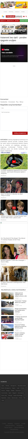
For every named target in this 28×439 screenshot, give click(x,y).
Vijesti (2, 20)
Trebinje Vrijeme (8, 427)
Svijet (18, 388)
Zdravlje (10, 395)
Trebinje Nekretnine (19, 427)
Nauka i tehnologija (17, 395)
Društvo (10, 20)
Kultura (3, 390)
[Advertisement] (14, 81)
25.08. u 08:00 (18, 323)
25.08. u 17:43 (18, 299)
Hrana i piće (4, 395)
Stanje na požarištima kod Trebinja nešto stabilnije (20, 310)
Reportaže (3, 397)
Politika (12, 390)
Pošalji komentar (20, 133)
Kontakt (23, 11)
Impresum (17, 11)
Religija (8, 390)
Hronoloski (11, 102)
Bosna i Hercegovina (6, 388)
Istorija (8, 397)
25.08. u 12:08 (18, 305)
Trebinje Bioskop (14, 429)
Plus (17, 102)
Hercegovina (13, 385)
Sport (17, 20)
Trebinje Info (19, 425)
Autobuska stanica (9, 425)
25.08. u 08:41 (18, 314)
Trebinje (2, 43)
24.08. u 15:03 (18, 331)
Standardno (3, 102)
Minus (21, 102)
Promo (20, 397)
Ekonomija (18, 390)
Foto (24, 397)
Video (2, 400)
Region (13, 388)
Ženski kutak (15, 397)
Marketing (11, 11)
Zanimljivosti (21, 393)
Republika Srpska (22, 385)
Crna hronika (4, 393)
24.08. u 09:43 (18, 339)
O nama (5, 11)
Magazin (14, 393)
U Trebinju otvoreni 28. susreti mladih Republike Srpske (21, 318)
